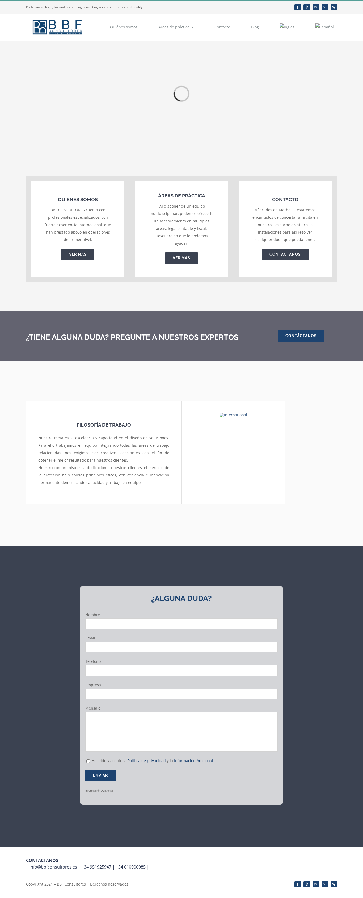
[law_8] (233, 414)
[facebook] (297, 7)
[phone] (334, 7)
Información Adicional (193, 760)
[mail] (325, 7)
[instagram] (306, 7)
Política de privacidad (147, 760)
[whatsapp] (316, 7)
